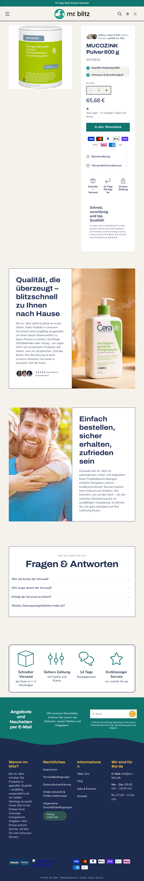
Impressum (50, 770)
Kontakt (82, 796)
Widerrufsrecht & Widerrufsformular (55, 794)
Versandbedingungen (56, 777)
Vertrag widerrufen (52, 816)
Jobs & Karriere (86, 789)
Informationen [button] (89, 764)
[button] (7, 14)
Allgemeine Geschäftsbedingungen (57, 805)
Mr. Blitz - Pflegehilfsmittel (63, 877)
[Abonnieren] (132, 714)
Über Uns (83, 774)
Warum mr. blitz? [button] (18, 764)
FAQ (80, 781)
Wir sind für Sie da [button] (122, 764)
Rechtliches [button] (54, 762)
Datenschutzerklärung (57, 785)
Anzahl (90, 83)
